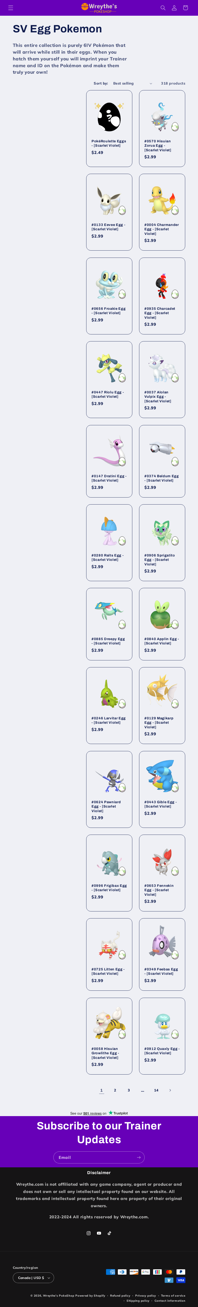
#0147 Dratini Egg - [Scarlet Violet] (109, 478)
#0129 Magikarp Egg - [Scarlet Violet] (158, 722)
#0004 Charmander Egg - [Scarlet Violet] (161, 229)
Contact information (170, 1300)
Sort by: (101, 83)
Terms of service (173, 1295)
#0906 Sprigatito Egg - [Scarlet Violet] (159, 559)
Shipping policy (138, 1300)
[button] (10, 7)
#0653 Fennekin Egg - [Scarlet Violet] (159, 890)
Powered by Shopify (90, 1295)
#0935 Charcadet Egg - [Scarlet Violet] (159, 313)
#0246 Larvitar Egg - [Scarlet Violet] (109, 720)
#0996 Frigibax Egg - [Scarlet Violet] (109, 888)
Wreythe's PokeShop (58, 1295)
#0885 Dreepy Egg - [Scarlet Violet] (108, 641)
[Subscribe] (138, 1157)
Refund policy (120, 1295)
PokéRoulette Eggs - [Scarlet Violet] (109, 143)
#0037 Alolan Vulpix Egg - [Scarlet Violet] (157, 396)
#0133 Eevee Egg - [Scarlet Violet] (108, 227)
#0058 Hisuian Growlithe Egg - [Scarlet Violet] (105, 1053)
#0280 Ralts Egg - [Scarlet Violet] (108, 557)
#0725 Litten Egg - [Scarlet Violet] (108, 971)
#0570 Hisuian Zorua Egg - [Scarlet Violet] (157, 145)
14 (156, 1090)
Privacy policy (145, 1295)
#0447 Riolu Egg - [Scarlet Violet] (108, 394)
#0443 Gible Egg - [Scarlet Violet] (160, 804)
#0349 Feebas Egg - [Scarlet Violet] (161, 971)
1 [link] (101, 1090)
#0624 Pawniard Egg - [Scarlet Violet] (106, 806)
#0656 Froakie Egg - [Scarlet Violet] (109, 311)
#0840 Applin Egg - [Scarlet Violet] (161, 641)
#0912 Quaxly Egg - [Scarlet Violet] (162, 1051)
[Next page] (170, 1090)
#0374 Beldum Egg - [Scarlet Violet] (161, 478)
